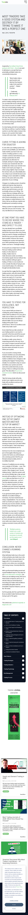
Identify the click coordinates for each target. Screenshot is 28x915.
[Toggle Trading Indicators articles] (23, 665)
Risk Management (8, 673)
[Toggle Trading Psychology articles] (23, 669)
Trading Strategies (8, 660)
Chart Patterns (7, 656)
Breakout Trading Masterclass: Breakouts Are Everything (14, 632)
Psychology (6, 36)
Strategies (5, 791)
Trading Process (8, 677)
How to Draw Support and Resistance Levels (14, 628)
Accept (14, 904)
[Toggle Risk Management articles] (23, 673)
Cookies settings (14, 900)
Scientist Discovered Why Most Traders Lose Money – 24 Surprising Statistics (14, 861)
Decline (14, 908)
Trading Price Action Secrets (12, 649)
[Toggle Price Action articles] (23, 618)
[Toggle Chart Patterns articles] (23, 656)
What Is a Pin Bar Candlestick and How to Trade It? (14, 646)
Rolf (4, 781)
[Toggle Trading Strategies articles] (23, 661)
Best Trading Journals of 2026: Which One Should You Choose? (13, 819)
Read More (22, 794)
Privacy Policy (19, 886)
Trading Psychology (9, 669)
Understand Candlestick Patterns (13, 651)
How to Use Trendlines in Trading (13, 625)
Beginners (5, 833)
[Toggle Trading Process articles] (23, 677)
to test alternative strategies (13, 574)
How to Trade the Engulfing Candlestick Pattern (14, 639)
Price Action (7, 618)
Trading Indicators (8, 664)
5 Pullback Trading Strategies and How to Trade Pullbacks (14, 635)
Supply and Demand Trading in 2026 (13, 777)
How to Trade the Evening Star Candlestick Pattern (15, 643)
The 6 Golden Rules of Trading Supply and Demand (15, 622)
